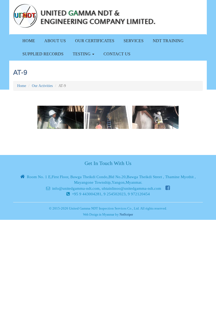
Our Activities (42, 86)
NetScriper (126, 214)
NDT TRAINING (168, 40)
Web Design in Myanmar (98, 214)
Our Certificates (94, 40)
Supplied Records (42, 54)
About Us (55, 40)
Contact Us (117, 54)
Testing (82, 54)
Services (134, 40)
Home (28, 40)
